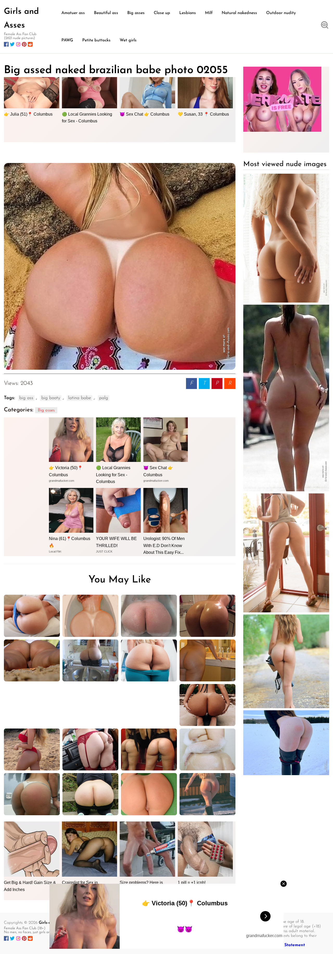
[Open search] (324, 25)
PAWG (67, 40)
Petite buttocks (96, 40)
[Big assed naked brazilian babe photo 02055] (119, 266)
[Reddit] (30, 44)
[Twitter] (12, 44)
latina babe (79, 398)
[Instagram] (18, 44)
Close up (162, 13)
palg (103, 398)
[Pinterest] (24, 44)
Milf (209, 13)
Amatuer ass (73, 13)
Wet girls (128, 40)
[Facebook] (6, 44)
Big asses (136, 13)
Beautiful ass (106, 13)
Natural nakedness (239, 13)
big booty (50, 398)
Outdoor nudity (281, 13)
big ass (26, 398)
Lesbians (187, 13)
